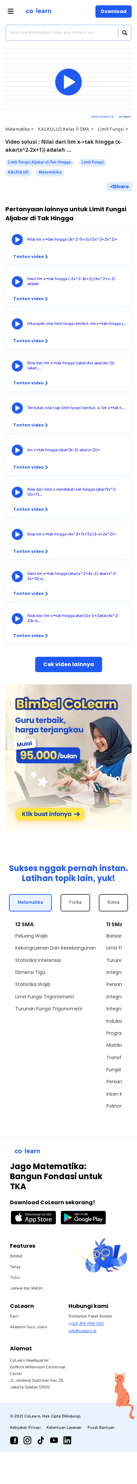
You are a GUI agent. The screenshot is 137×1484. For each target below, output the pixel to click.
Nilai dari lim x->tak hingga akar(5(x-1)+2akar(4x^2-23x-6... (73, 619)
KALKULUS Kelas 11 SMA (63, 129)
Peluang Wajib (31, 936)
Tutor (15, 1277)
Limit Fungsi (111, 129)
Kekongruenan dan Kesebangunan (55, 948)
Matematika (17, 129)
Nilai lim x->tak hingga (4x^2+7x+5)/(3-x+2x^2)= (71, 534)
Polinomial (118, 1106)
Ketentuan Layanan (64, 1428)
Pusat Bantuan (100, 1428)
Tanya (15, 1267)
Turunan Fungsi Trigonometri (48, 1008)
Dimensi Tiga (30, 972)
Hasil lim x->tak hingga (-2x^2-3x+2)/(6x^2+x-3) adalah (71, 282)
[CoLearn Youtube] (54, 1440)
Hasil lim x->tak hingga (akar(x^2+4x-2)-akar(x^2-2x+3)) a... (72, 577)
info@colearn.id (82, 1331)
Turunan (116, 960)
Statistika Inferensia (38, 960)
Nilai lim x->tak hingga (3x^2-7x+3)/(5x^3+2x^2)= (72, 239)
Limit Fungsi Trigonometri (44, 996)
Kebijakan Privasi (25, 1428)
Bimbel (16, 1256)
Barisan (114, 936)
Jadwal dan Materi (26, 1288)
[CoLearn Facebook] (14, 1440)
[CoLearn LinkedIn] (67, 1440)
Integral (115, 972)
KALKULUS (18, 172)
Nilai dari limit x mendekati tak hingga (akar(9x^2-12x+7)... (72, 492)
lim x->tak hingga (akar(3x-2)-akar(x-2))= (63, 450)
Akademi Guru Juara (28, 1327)
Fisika (75, 902)
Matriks (114, 1045)
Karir (14, 1316)
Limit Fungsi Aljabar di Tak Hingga (39, 162)
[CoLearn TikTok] (41, 1440)
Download (113, 11)
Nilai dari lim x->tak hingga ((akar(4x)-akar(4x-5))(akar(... (70, 366)
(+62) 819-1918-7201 (86, 1324)
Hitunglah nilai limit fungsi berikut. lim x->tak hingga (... (76, 324)
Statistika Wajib (33, 984)
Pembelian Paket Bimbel (90, 1316)
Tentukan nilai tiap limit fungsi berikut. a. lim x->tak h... (76, 408)
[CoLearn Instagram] (27, 1440)
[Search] (123, 32)
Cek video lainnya (68, 664)
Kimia (113, 902)
